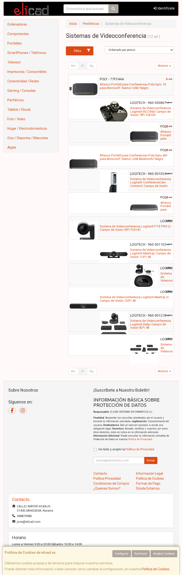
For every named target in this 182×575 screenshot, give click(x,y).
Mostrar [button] (163, 65)
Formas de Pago (148, 483)
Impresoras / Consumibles (27, 72)
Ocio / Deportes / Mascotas (27, 138)
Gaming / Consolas (21, 91)
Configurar (121, 553)
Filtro (77, 51)
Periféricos (15, 100)
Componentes (18, 34)
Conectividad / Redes (23, 81)
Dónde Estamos (148, 488)
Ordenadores (17, 24)
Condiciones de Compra (111, 483)
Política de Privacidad (140, 439)
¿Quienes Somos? (106, 488)
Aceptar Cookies (164, 553)
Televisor (14, 62)
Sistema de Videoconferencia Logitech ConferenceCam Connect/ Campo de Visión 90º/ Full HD (150, 184)
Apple (11, 147)
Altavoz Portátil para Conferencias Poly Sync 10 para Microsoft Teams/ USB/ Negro (133, 86)
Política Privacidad (107, 478)
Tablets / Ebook (19, 109)
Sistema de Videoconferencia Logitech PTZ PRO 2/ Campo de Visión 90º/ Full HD (135, 228)
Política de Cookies (155, 569)
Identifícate (166, 8)
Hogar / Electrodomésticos (27, 128)
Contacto (100, 473)
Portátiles (14, 43)
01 (82, 65)
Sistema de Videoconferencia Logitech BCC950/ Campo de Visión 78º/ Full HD (150, 111)
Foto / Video (16, 119)
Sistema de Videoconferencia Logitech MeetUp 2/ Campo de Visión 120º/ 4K (134, 298)
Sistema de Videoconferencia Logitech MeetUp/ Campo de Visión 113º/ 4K (150, 253)
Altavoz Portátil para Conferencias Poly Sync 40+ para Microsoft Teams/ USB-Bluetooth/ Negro (134, 157)
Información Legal (149, 473)
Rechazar (140, 553)
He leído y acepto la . (126, 449)
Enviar (151, 460)
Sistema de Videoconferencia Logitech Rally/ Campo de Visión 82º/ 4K (150, 324)
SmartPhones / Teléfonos (26, 53)
